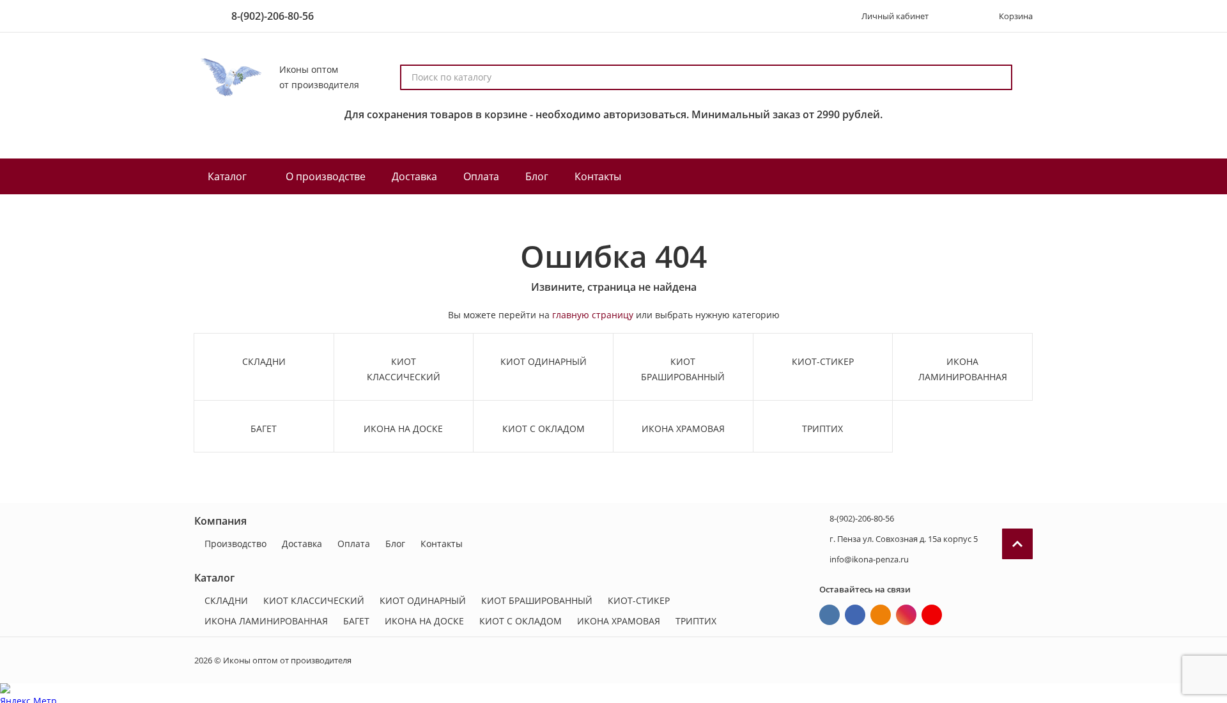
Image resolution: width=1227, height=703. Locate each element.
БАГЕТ (356, 621)
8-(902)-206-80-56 (272, 16)
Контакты (442, 543)
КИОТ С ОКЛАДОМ (520, 621)
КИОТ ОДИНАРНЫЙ (423, 600)
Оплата (353, 543)
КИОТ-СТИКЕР (639, 600)
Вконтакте (829, 615)
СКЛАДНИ (226, 600)
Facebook (855, 615)
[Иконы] (229, 77)
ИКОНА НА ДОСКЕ (424, 621)
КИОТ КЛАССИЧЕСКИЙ (313, 600)
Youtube (932, 615)
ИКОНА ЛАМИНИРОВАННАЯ (266, 621)
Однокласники (880, 615)
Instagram (906, 615)
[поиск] (997, 77)
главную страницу (592, 315)
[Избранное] (956, 16)
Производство (235, 543)
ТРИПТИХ (695, 621)
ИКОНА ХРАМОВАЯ (618, 621)
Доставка (302, 543)
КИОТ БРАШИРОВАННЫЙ (536, 600)
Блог (395, 543)
